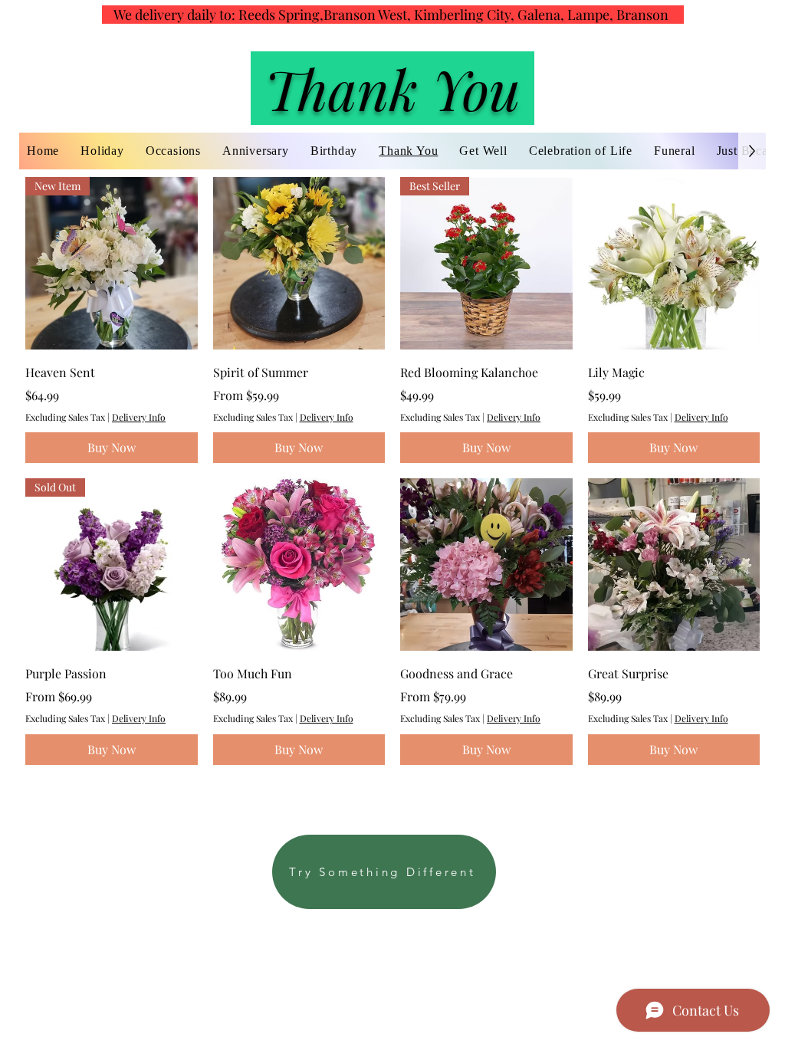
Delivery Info (139, 417)
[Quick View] (299, 263)
